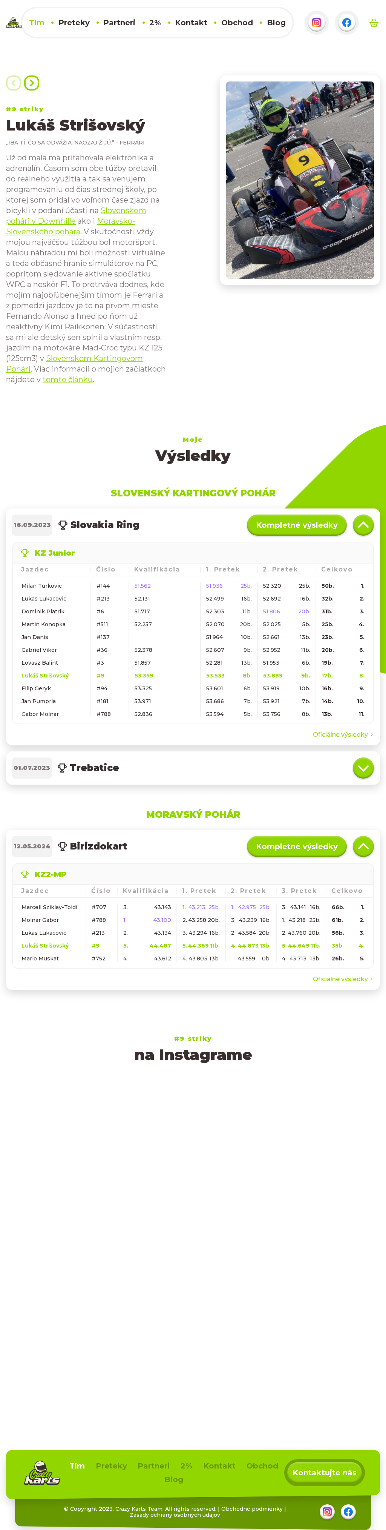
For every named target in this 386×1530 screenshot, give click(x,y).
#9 (100, 675)
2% (155, 22)
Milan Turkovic (41, 585)
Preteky (74, 22)
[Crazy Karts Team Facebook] (347, 23)
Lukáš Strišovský (45, 675)
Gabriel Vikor (39, 650)
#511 (102, 624)
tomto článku (68, 379)
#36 (101, 650)
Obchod (237, 22)
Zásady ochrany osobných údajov (175, 1515)
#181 (102, 701)
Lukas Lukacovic (43, 598)
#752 (99, 958)
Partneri (119, 22)
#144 (103, 585)
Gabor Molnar (40, 714)
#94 (101, 688)
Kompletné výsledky (297, 525)
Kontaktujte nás (325, 1472)
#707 (99, 907)
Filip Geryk (36, 688)
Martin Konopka (43, 624)
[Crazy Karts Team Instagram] (317, 23)
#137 (103, 637)
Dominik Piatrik (42, 611)
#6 (100, 611)
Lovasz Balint (39, 662)
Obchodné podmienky (252, 1508)
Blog (276, 22)
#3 (100, 662)
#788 (103, 714)
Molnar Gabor (40, 920)
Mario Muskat (40, 958)
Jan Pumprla (38, 701)
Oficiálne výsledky (340, 734)
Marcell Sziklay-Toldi (49, 907)
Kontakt (191, 22)
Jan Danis (34, 637)
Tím (36, 22)
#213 (103, 598)
